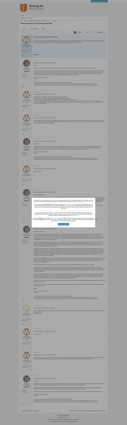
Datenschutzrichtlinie (87, 201)
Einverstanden (63, 224)
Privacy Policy (75, 215)
